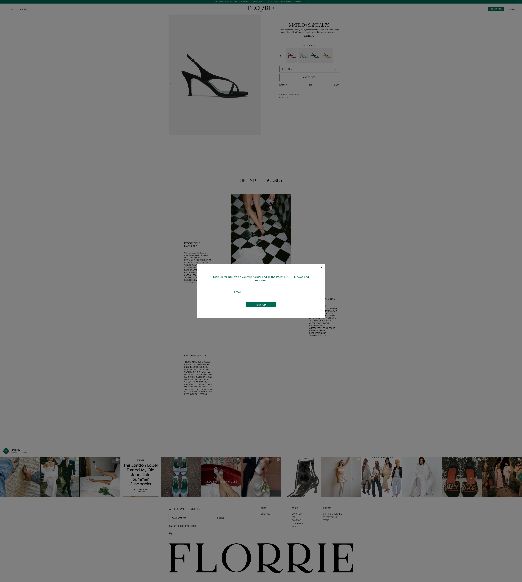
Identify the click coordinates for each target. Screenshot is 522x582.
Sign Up (261, 304)
